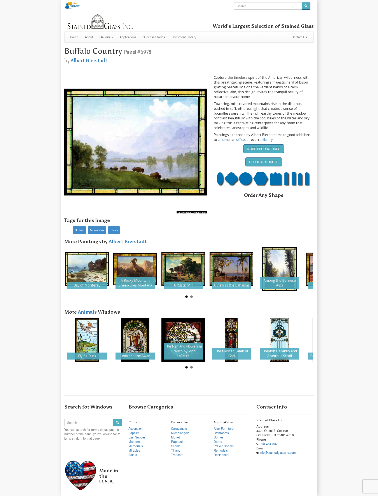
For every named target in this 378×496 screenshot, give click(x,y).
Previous (58, 269)
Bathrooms (221, 433)
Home (74, 37)
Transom (177, 454)
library (267, 139)
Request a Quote (263, 162)
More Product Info (263, 149)
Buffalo (79, 230)
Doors (218, 441)
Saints (132, 454)
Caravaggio (179, 428)
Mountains (97, 230)
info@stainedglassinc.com (278, 452)
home (225, 139)
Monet (175, 437)
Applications (128, 37)
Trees (114, 230)
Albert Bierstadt (89, 61)
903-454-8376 (269, 444)
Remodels (221, 450)
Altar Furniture (224, 428)
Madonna (135, 441)
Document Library (184, 37)
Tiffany (175, 450)
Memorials (135, 446)
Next (319, 269)
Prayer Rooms (224, 446)
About (89, 37)
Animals (88, 312)
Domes (219, 437)
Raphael (177, 441)
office (240, 139)
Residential (221, 454)
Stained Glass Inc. (270, 420)
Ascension (135, 428)
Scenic (175, 446)
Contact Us (299, 37)
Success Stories (154, 37)
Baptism (134, 433)
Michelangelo (180, 433)
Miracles (134, 450)
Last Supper (136, 437)
